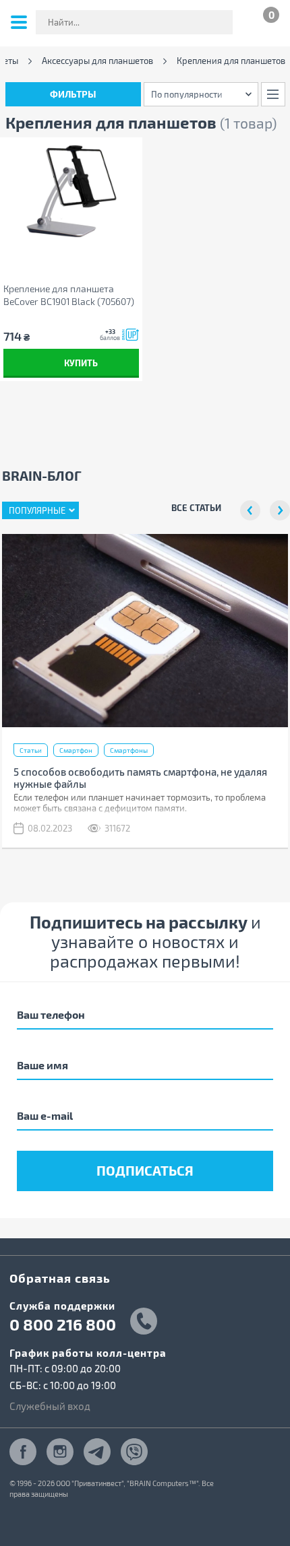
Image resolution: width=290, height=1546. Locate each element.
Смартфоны (129, 750)
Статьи (31, 750)
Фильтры (73, 94)
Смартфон (75, 750)
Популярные (37, 510)
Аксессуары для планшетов (97, 61)
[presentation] (250, 510)
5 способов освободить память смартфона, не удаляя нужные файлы (140, 778)
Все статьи (196, 507)
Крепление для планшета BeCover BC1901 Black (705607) (68, 295)
